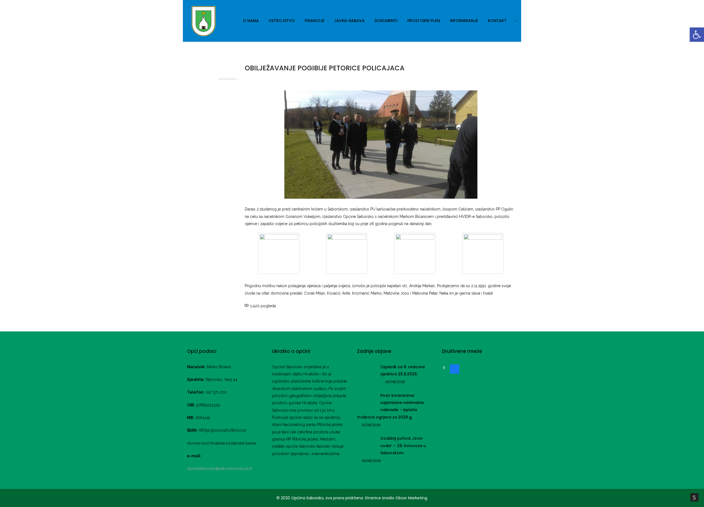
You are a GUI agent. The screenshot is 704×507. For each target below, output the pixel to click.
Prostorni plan (423, 20)
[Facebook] (454, 368)
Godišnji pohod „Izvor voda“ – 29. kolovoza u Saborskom (403, 446)
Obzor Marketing (411, 498)
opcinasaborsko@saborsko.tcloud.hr (219, 468)
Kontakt (497, 20)
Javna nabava (349, 20)
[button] (697, 34)
